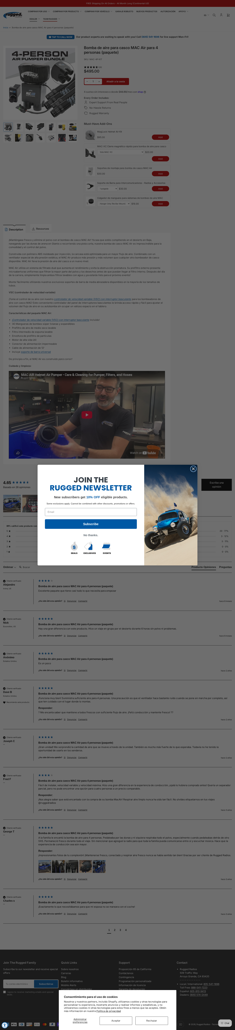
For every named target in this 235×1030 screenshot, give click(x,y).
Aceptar (115, 1020)
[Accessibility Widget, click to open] (5, 1025)
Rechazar (151, 1020)
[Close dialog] (193, 469)
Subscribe (90, 524)
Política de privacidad (108, 1011)
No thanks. (90, 535)
